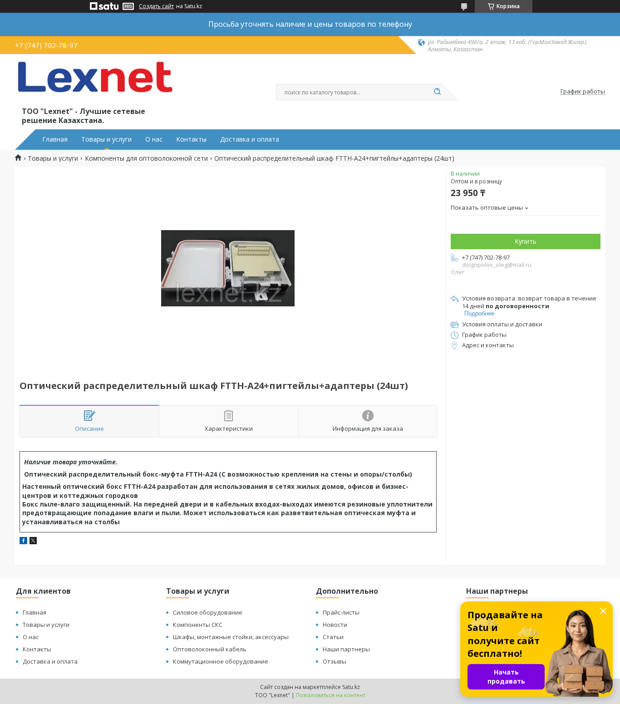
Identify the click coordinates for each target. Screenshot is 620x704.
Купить (525, 241)
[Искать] (437, 92)
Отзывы (334, 661)
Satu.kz (351, 687)
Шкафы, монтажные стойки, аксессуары (231, 637)
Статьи (333, 637)
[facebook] (23, 541)
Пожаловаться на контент (330, 695)
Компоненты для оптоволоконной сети (146, 158)
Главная (55, 139)
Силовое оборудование (207, 612)
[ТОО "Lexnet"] (94, 82)
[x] (33, 541)
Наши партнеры (346, 649)
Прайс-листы (341, 612)
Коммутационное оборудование (220, 661)
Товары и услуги (106, 139)
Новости (335, 624)
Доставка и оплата (249, 139)
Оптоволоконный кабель (209, 649)
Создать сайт (156, 6)
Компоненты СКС (197, 624)
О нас (153, 139)
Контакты (191, 139)
